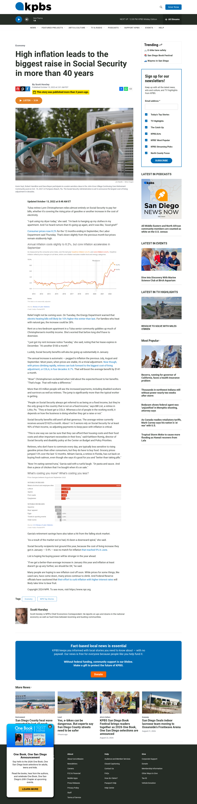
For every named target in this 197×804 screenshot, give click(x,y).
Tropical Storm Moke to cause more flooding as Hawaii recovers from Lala (160, 437)
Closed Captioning (112, 764)
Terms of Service (74, 797)
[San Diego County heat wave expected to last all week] (35, 702)
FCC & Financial (73, 773)
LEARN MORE (30, 789)
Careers (70, 768)
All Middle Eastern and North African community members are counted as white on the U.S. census (161, 228)
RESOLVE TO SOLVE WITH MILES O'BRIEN (158, 327)
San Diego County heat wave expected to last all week (34, 722)
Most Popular (150, 340)
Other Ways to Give (150, 773)
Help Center (109, 788)
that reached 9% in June (94, 549)
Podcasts (113, 28)
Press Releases (73, 783)
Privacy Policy (73, 788)
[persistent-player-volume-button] (27, 19)
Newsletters (72, 764)
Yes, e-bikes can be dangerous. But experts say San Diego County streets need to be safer (75, 725)
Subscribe (161, 160)
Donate (98, 674)
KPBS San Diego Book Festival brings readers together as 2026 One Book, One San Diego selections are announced (119, 727)
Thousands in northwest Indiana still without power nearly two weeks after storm (160, 392)
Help (161, 28)
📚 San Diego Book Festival (158, 55)
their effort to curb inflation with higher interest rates (85, 579)
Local (60, 717)
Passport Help (110, 783)
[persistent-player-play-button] (19, 19)
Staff (69, 793)
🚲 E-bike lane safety (155, 50)
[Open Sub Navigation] (38, 28)
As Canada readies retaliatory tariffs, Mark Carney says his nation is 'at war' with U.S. (161, 422)
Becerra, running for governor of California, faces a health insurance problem (160, 377)
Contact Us (109, 768)
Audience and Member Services (117, 759)
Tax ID (144, 778)
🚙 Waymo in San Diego (156, 60)
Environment (20, 717)
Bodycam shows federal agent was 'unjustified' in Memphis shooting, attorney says (160, 407)
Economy (20, 45)
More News (22, 687)
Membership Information (152, 768)
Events (149, 28)
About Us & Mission (75, 759)
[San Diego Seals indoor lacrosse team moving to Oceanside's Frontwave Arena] (162, 702)
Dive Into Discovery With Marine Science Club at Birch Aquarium (158, 279)
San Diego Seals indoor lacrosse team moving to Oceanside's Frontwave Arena (161, 724)
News (33, 28)
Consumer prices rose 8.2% (41, 231)
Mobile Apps (72, 778)
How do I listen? (111, 778)
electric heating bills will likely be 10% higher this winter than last (61, 318)
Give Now (173, 7)
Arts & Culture (77, 28)
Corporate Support (149, 759)
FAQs (107, 773)
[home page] (33, 7)
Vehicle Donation (149, 783)
